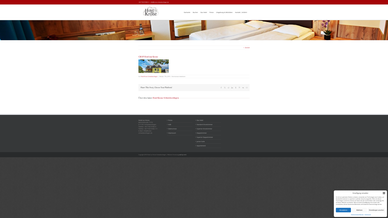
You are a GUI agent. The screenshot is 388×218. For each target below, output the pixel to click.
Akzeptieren (343, 210)
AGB (169, 124)
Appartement (201, 146)
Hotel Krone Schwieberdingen (149, 76)
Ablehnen (359, 210)
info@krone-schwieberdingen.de (160, 2)
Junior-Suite (201, 141)
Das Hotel (200, 120)
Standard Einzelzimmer (205, 124)
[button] (384, 193)
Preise (170, 120)
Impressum (368, 214)
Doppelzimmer (202, 133)
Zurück (247, 48)
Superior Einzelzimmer (204, 129)
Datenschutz (172, 129)
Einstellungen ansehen (376, 210)
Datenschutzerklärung (357, 214)
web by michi (182, 155)
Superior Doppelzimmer (205, 137)
